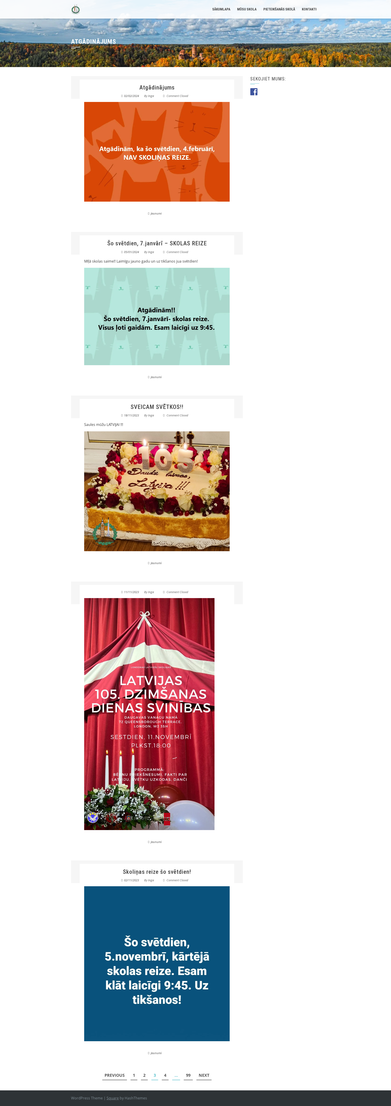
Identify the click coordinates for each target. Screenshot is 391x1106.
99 (188, 1075)
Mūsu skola (247, 9)
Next (204, 1075)
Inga (151, 96)
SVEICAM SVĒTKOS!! (157, 406)
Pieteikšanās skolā (279, 9)
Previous (115, 1075)
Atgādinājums (157, 87)
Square (113, 1098)
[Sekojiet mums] (253, 91)
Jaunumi (156, 213)
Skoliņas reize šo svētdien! (157, 871)
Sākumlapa (221, 9)
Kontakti (309, 9)
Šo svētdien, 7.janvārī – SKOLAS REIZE (157, 243)
